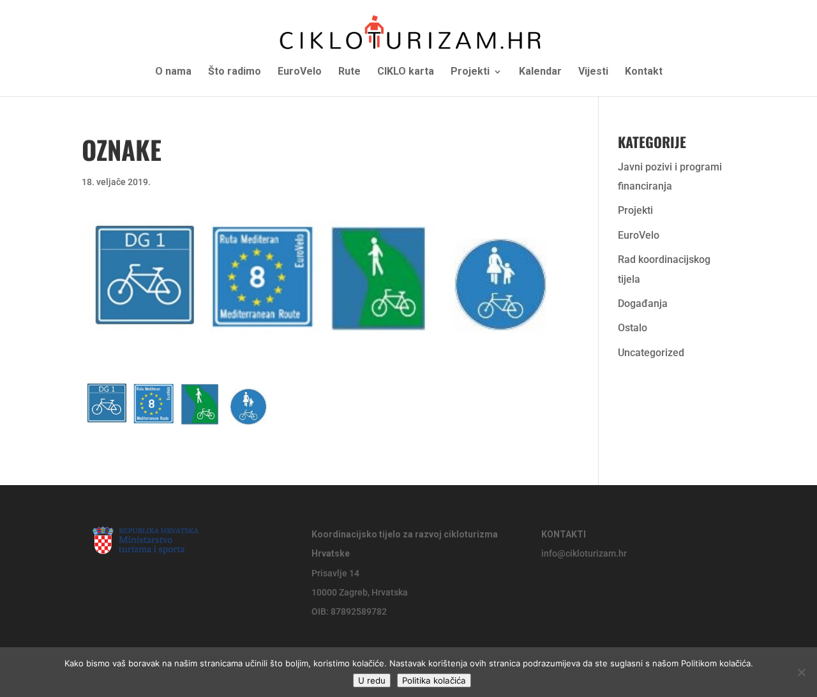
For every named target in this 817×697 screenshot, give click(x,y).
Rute (349, 72)
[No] (801, 672)
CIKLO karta (405, 72)
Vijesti (593, 72)
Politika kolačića (434, 680)
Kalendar (540, 72)
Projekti (470, 72)
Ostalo (632, 328)
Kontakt (644, 72)
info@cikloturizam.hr (584, 553)
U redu (372, 680)
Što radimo (234, 72)
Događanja (643, 303)
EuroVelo (300, 72)
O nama (173, 72)
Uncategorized (651, 353)
